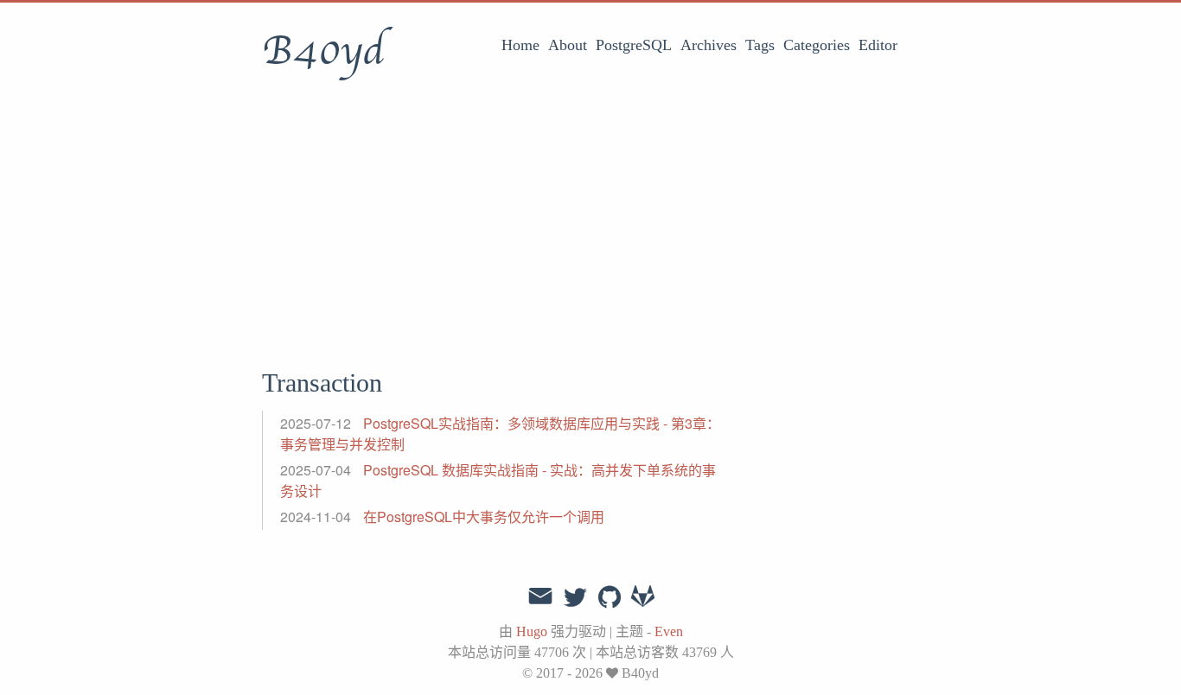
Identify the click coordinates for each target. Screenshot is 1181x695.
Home (520, 45)
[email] (540, 596)
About (567, 45)
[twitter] (575, 598)
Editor (878, 45)
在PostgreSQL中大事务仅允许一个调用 (483, 516)
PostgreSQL (634, 45)
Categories (816, 45)
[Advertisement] (590, 220)
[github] (609, 598)
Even (668, 631)
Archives (708, 45)
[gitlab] (642, 598)
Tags (760, 45)
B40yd (323, 51)
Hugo (531, 631)
